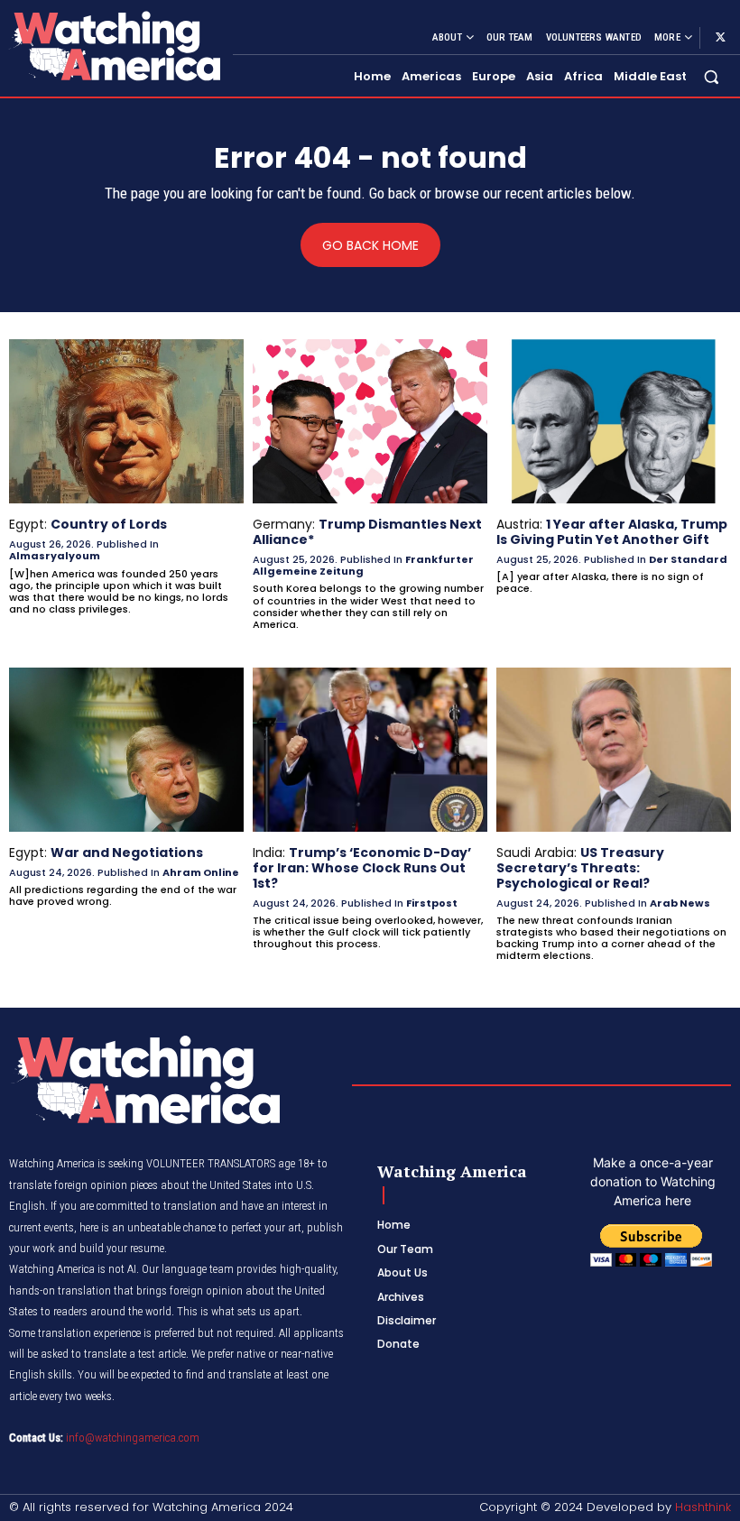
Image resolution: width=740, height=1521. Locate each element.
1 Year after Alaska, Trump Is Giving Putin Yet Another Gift (611, 531)
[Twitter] (720, 38)
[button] (711, 77)
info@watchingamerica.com (132, 1437)
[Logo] (113, 45)
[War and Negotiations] (126, 750)
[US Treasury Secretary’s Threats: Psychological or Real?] (613, 750)
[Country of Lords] (126, 421)
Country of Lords (109, 524)
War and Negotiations (127, 852)
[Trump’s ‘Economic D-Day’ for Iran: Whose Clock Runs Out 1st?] (370, 750)
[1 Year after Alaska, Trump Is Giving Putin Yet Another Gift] (613, 421)
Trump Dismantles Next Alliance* (367, 531)
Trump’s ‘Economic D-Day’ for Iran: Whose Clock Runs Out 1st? (362, 867)
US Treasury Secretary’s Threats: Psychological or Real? (580, 867)
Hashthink (703, 1507)
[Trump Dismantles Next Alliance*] (370, 421)
